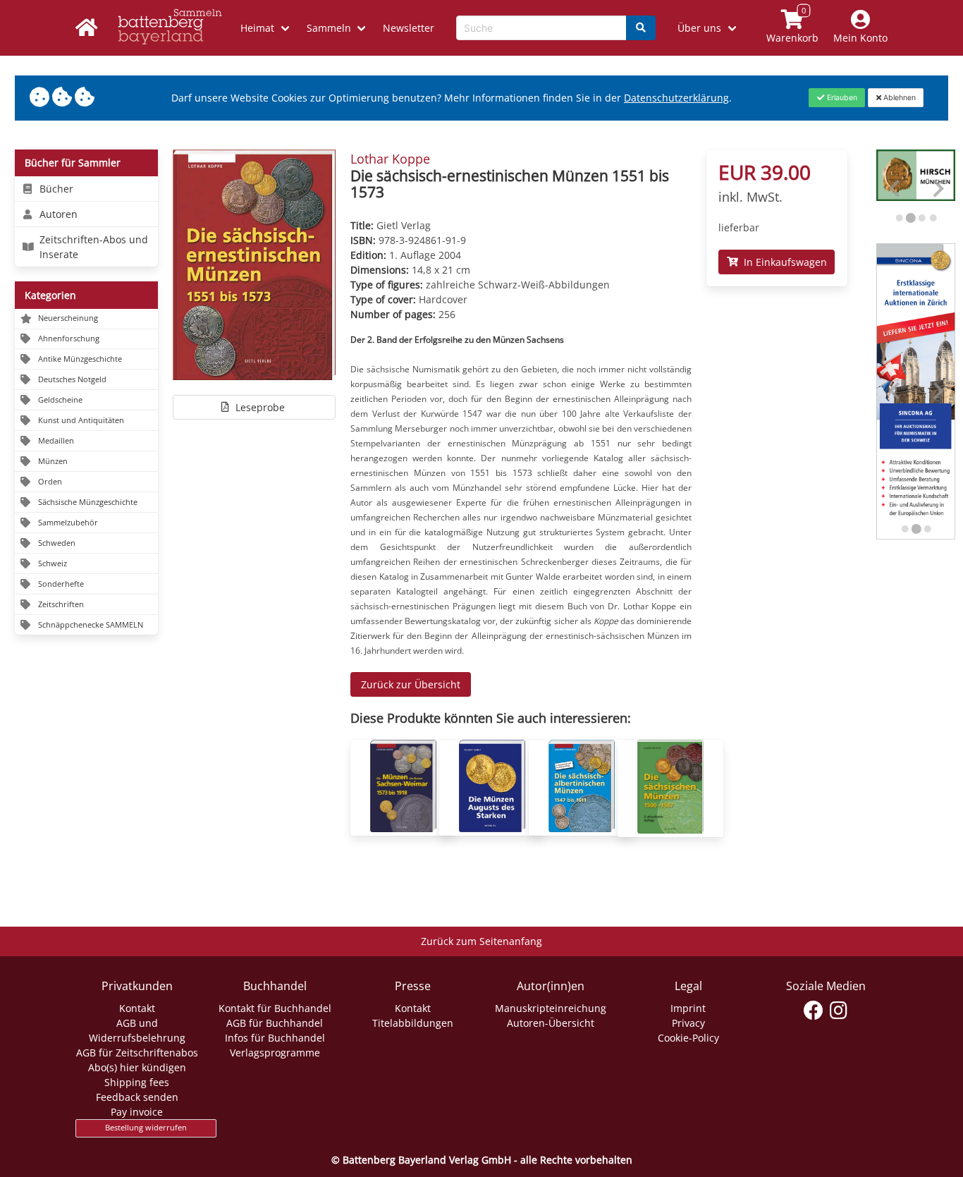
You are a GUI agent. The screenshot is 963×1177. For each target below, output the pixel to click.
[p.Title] (403, 828)
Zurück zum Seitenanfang (481, 941)
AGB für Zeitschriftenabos (137, 1052)
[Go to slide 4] (932, 217)
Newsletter (408, 28)
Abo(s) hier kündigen (137, 1067)
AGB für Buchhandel (274, 1023)
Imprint (688, 1008)
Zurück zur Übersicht (410, 684)
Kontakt (137, 1008)
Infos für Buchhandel (275, 1037)
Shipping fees (136, 1082)
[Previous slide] (895, 188)
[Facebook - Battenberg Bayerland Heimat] (814, 1010)
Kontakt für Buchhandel (275, 1008)
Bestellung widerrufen (146, 1128)
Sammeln (329, 28)
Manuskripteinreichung (550, 1008)
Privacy (688, 1023)
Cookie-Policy (688, 1037)
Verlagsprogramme (275, 1052)
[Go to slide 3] (922, 218)
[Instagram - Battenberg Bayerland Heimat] (838, 1010)
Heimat (257, 28)
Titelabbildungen (412, 1023)
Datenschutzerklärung (676, 97)
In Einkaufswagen (782, 262)
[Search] (641, 28)
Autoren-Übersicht (550, 1023)
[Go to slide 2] (910, 217)
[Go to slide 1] (898, 217)
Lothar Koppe (390, 158)
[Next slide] (937, 188)
